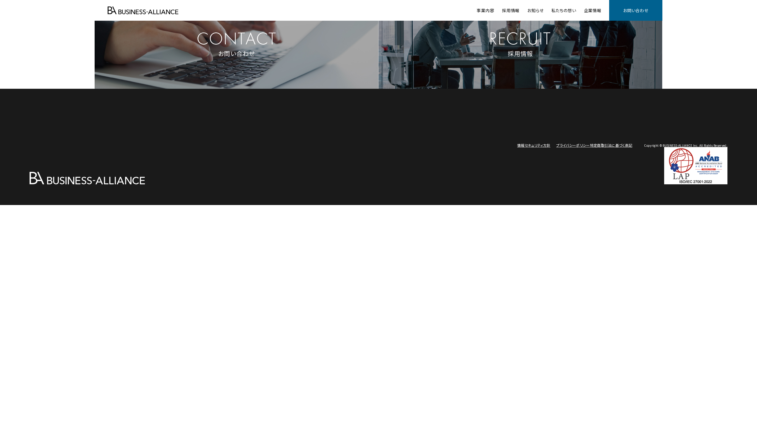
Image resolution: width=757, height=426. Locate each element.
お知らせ (535, 10)
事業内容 (485, 10)
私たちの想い (563, 10)
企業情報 (592, 10)
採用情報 (511, 10)
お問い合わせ (635, 10)
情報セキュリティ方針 (533, 145)
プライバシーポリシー (573, 145)
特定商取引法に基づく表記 (611, 145)
